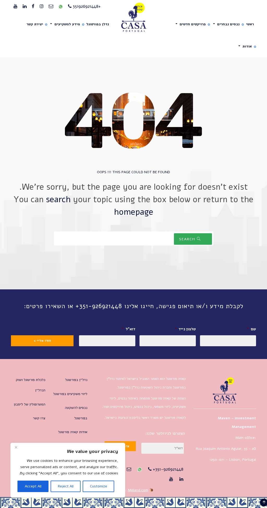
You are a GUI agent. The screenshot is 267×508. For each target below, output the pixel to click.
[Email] (51, 6)
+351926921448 (86, 6)
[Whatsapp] (60, 6)
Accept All (33, 486)
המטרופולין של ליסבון (29, 404)
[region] (67, 470)
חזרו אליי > (42, 340)
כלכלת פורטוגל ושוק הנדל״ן (30, 385)
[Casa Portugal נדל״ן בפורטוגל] (133, 19)
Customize (98, 486)
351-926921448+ (167, 469)
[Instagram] (41, 6)
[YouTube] (15, 6)
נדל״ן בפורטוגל (76, 379)
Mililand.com (138, 490)
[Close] (16, 447)
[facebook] (33, 6)
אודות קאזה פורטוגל (72, 431)
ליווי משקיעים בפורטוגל (70, 393)
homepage (133, 212)
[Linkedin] (24, 6)
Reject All (66, 486)
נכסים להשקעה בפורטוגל (76, 413)
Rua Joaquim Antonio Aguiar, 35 (221, 448)
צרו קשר (39, 418)
